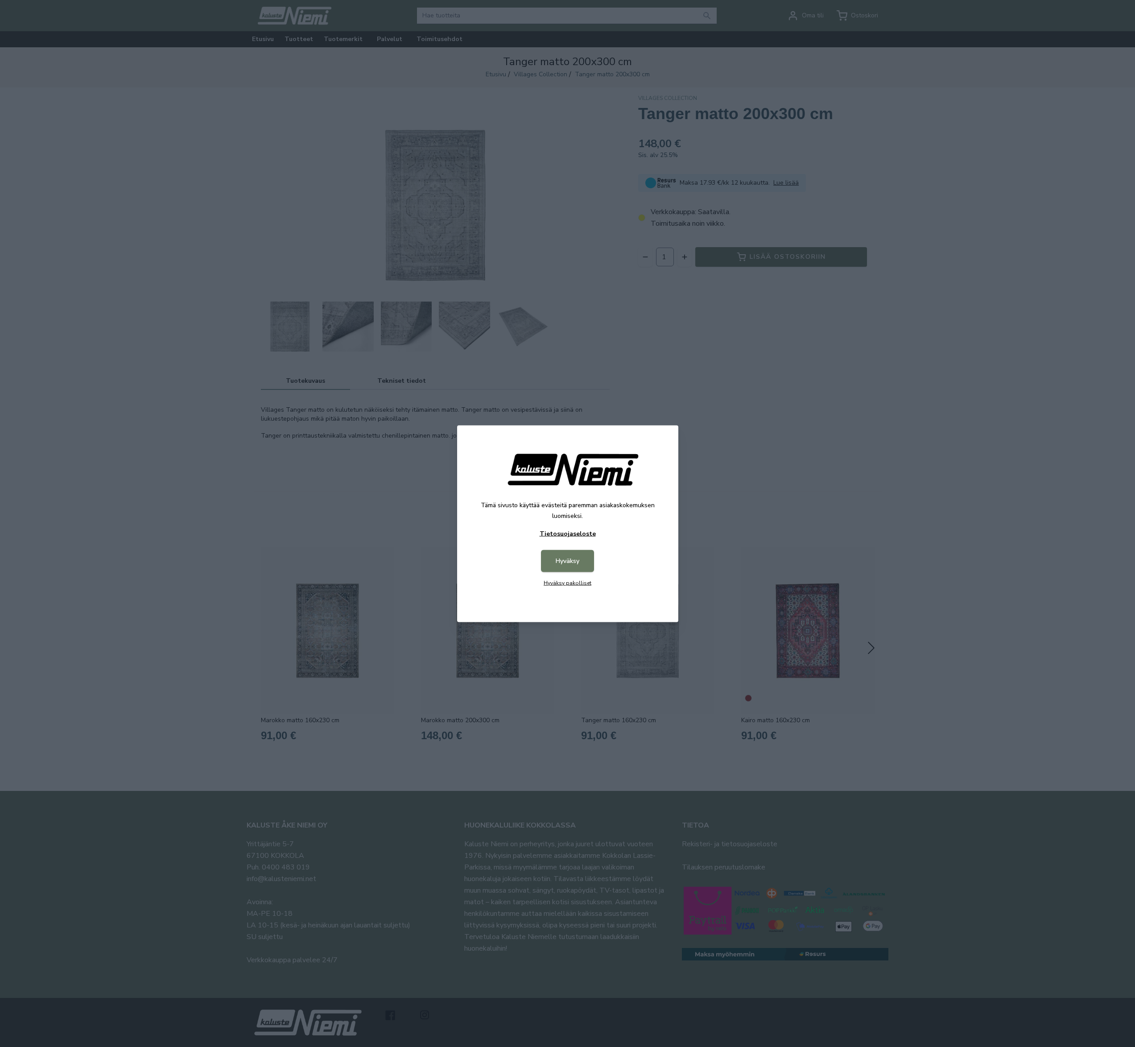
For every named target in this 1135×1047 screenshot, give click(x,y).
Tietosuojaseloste (568, 533)
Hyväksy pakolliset (567, 582)
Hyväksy (567, 560)
